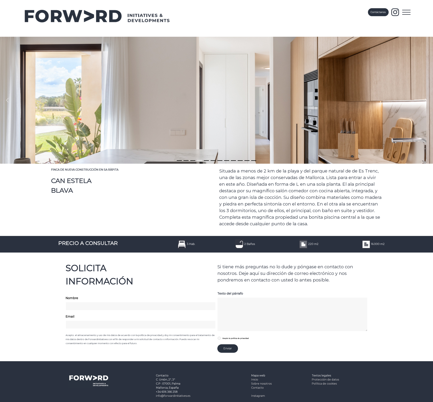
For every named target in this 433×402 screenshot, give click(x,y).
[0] (179, 160)
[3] (199, 160)
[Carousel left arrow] (7, 100)
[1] (186, 160)
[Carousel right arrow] (425, 100)
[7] (226, 160)
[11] (253, 160)
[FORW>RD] (97, 16)
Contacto (257, 387)
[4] (206, 160)
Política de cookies (324, 383)
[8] (233, 160)
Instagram (258, 395)
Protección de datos (325, 379)
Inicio (254, 379)
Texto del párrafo (230, 293)
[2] (192, 160)
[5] (213, 160)
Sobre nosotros (261, 383)
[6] (219, 160)
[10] (246, 160)
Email (70, 316)
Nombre (72, 298)
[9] (240, 160)
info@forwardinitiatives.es (173, 395)
